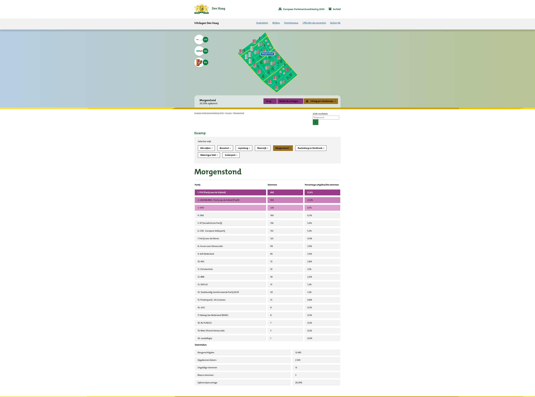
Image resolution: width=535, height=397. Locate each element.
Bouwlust (224, 148)
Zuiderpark (230, 155)
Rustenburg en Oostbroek (310, 148)
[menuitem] (301, 9)
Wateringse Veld (208, 155)
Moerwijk (262, 148)
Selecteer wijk (204, 141)
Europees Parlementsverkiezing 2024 (209, 113)
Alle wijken (205, 148)
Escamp (228, 113)
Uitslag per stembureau (322, 101)
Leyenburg (243, 148)
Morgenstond (282, 148)
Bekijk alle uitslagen (288, 101)
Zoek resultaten (320, 113)
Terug (268, 101)
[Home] (209, 9)
